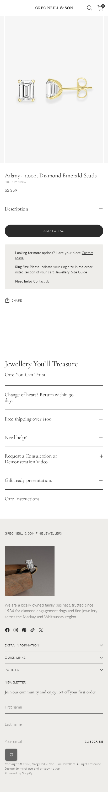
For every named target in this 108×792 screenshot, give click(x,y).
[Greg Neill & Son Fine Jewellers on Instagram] (16, 630)
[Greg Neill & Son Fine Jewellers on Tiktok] (33, 630)
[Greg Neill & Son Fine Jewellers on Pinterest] (24, 630)
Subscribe (94, 741)
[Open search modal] (89, 8)
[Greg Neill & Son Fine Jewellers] (54, 7)
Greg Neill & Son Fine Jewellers (53, 764)
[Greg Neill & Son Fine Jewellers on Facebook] (8, 630)
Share (17, 300)
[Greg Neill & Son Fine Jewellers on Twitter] (41, 630)
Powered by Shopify (19, 773)
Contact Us (41, 281)
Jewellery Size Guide (71, 272)
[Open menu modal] (7, 8)
